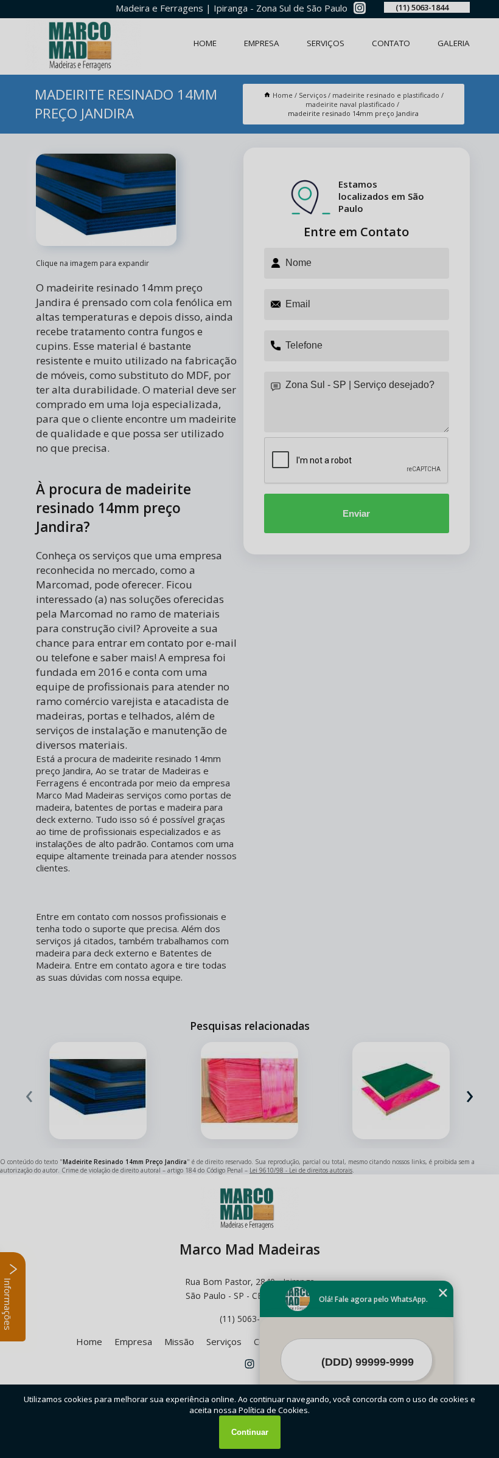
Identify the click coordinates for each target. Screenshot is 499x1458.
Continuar (249, 1432)
